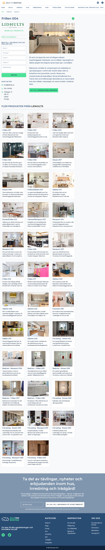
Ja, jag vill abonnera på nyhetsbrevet (65, 504)
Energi (19, 7)
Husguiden (69, 7)
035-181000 (8, 88)
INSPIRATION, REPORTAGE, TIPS (90, 7)
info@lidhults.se (9, 85)
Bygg (11, 7)
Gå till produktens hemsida (43, 90)
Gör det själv (71, 523)
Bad (3, 7)
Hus (27, 7)
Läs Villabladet (72, 528)
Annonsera (95, 528)
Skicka (14, 75)
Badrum (47, 523)
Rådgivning (71, 525)
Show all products (13, 31)
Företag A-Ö (95, 533)
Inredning (37, 7)
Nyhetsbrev (95, 530)
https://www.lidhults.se (9, 37)
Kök (47, 7)
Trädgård (56, 7)
